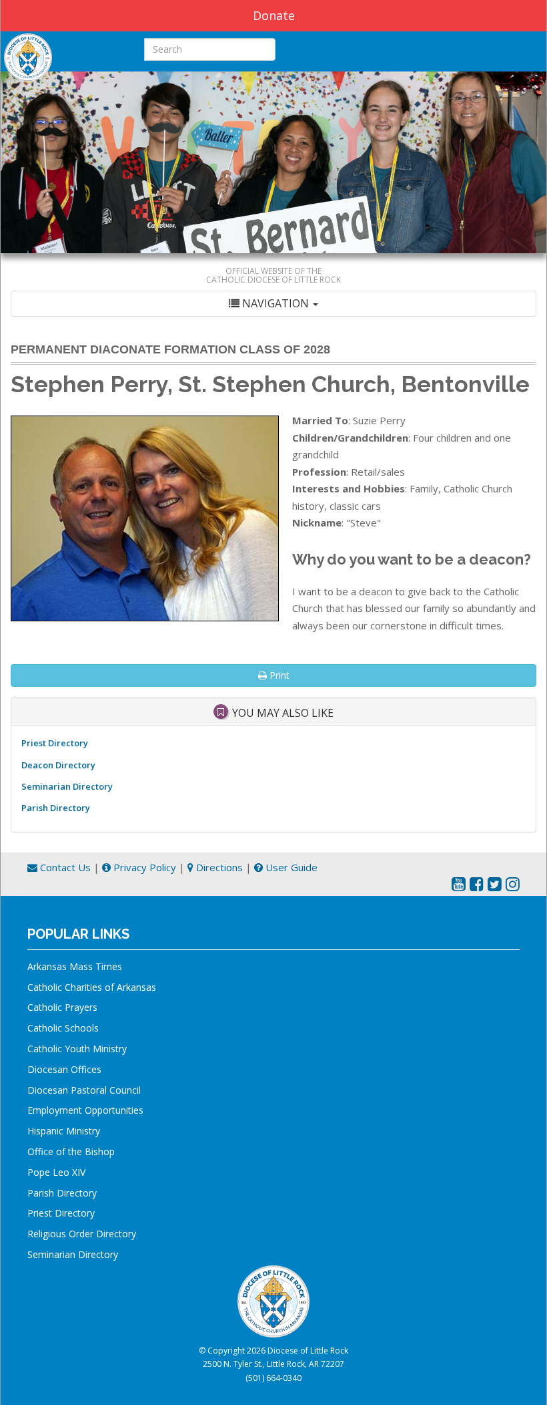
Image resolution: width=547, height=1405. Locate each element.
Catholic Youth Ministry (77, 1048)
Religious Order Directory (81, 1233)
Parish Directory (55, 808)
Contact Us (64, 867)
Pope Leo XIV (56, 1172)
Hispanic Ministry (63, 1130)
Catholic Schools (63, 1028)
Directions (218, 867)
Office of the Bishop (71, 1151)
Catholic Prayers (62, 1007)
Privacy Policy (143, 867)
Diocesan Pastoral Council (84, 1090)
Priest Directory (54, 743)
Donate (274, 15)
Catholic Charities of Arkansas (91, 987)
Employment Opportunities (85, 1110)
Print (278, 675)
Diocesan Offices (64, 1069)
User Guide (290, 867)
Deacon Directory (58, 765)
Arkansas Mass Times (74, 966)
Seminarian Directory (67, 786)
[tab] (273, 303)
